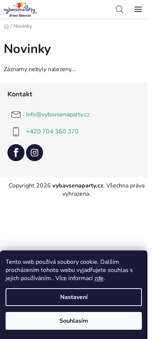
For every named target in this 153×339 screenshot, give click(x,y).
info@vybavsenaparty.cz (57, 114)
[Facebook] (16, 152)
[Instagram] (34, 152)
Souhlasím (73, 321)
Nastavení (74, 297)
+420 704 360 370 (52, 131)
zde (99, 278)
